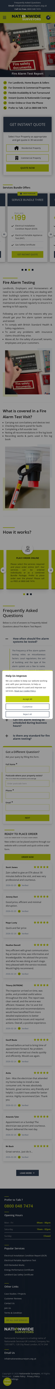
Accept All (27, 699)
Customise (27, 706)
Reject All (27, 714)
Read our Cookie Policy (25, 690)
